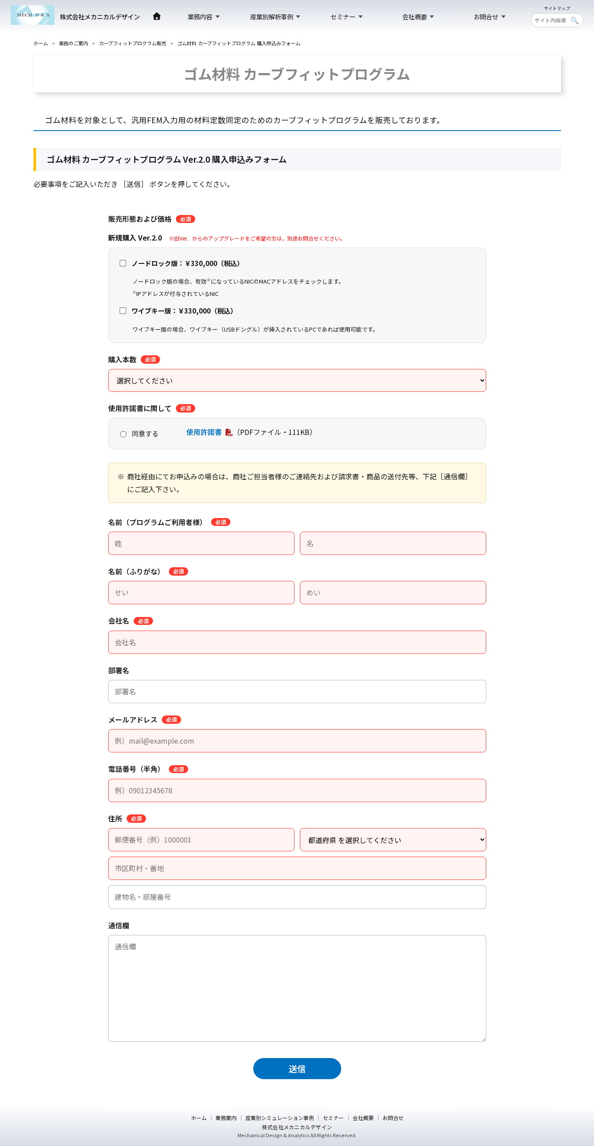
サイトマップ (557, 8)
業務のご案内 (73, 43)
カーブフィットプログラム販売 (132, 43)
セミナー (343, 16)
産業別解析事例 (271, 16)
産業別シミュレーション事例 (279, 1117)
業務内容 (200, 16)
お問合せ (486, 16)
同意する (145, 433)
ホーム (40, 43)
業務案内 (226, 1117)
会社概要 (414, 16)
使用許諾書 (204, 432)
